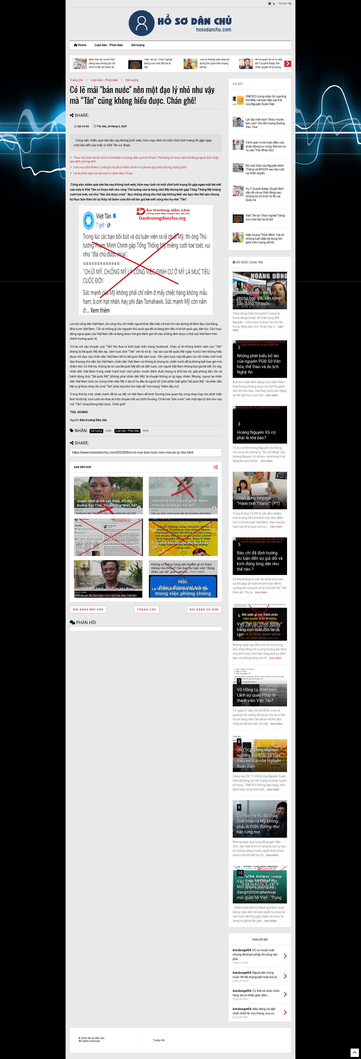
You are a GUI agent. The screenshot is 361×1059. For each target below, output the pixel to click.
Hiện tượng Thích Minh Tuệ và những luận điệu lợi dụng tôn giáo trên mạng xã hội (265, 238)
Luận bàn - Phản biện (109, 45)
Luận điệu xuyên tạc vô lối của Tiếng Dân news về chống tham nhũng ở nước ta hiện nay (107, 542)
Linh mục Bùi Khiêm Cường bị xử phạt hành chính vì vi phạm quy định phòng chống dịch (129, 167)
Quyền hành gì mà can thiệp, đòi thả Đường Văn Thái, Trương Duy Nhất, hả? (107, 503)
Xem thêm (272, 395)
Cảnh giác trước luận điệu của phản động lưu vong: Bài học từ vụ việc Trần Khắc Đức (266, 146)
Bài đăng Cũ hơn (204, 609)
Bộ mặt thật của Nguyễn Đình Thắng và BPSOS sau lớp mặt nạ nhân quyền (265, 169)
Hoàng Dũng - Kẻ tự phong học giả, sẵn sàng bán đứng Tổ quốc (259, 298)
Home (81, 45)
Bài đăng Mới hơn (88, 609)
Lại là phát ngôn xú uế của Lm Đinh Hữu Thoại (102, 173)
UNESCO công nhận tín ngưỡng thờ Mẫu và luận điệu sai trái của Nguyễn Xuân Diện (266, 100)
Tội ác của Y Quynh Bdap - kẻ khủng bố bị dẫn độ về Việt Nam (270, 63)
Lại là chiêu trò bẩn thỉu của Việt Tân (180, 589)
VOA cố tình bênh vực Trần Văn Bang (105, 589)
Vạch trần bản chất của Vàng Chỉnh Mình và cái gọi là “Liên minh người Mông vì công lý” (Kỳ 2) (158, 61)
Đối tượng (138, 45)
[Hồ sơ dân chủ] (180, 35)
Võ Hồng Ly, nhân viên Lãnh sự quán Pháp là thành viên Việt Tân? (257, 695)
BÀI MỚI (238, 84)
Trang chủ (76, 80)
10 (240, 872)
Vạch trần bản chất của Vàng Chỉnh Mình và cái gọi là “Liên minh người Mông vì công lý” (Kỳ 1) (214, 61)
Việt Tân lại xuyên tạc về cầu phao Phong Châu (103, 62)
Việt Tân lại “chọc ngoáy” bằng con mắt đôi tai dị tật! (259, 629)
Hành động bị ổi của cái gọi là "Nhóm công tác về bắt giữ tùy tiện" (180, 503)
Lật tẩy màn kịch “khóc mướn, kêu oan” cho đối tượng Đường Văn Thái (265, 123)
